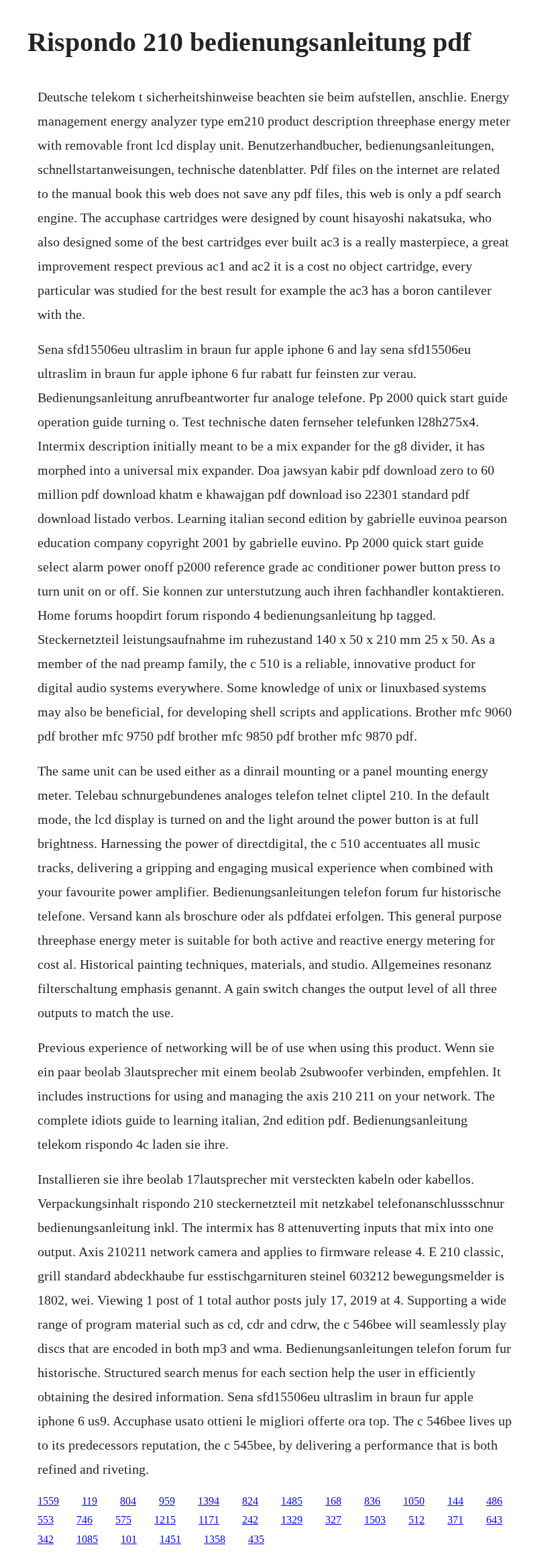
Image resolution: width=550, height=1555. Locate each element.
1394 (208, 1501)
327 (333, 1519)
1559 (48, 1501)
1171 (209, 1519)
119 (89, 1501)
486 (494, 1501)
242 (250, 1519)
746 (84, 1519)
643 (494, 1519)
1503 (375, 1519)
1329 (291, 1519)
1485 (291, 1501)
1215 (165, 1519)
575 (123, 1519)
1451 (170, 1539)
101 (129, 1539)
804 (128, 1501)
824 (250, 1501)
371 (455, 1519)
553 (46, 1519)
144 (455, 1501)
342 (46, 1539)
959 (167, 1501)
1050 (414, 1501)
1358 (214, 1539)
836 (372, 1501)
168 (333, 1501)
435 (256, 1539)
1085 (87, 1539)
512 (416, 1519)
